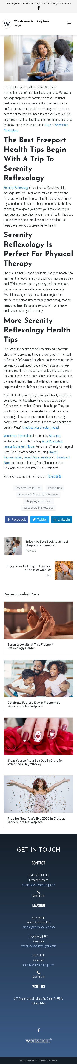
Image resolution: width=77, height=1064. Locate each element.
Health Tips (55, 487)
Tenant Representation (37, 457)
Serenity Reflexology (16, 187)
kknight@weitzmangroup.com (38, 927)
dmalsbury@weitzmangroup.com (38, 946)
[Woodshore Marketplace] (6, 24)
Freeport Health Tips (27, 487)
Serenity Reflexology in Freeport (38, 494)
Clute (48, 125)
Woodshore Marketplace (31, 21)
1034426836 (54, 476)
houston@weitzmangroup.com (38, 884)
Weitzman (55, 435)
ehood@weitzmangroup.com (38, 964)
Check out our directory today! (40, 427)
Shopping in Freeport (38, 501)
